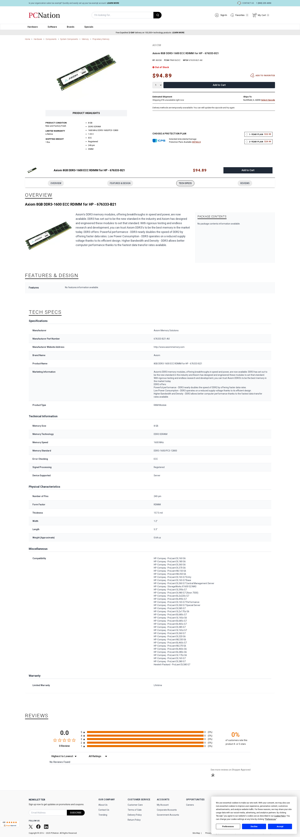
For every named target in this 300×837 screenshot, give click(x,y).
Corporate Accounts (167, 810)
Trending (102, 815)
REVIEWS (245, 183)
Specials (88, 27)
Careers (190, 805)
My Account (163, 805)
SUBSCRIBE (76, 812)
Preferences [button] (270, 819)
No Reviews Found (60, 762)
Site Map (196, 833)
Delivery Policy (135, 815)
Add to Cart (219, 85)
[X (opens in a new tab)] (31, 826)
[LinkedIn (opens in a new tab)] (46, 826)
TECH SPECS (185, 183)
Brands (70, 27)
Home (27, 39)
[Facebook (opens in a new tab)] (39, 826)
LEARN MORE (113, 3)
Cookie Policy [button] (280, 816)
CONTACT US (248, 3)
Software (52, 27)
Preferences (228, 826)
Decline (254, 826)
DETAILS (196, 142)
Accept (280, 826)
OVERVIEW (55, 183)
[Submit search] (157, 15)
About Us (103, 805)
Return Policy (134, 820)
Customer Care (135, 805)
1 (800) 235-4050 (263, 3)
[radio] (150, 732)
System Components (69, 39)
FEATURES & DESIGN (120, 183)
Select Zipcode (268, 100)
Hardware (33, 27)
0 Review (69, 745)
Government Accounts (168, 815)
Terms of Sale (135, 810)
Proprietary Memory (100, 39)
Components (51, 39)
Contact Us (103, 810)
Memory (85, 39)
